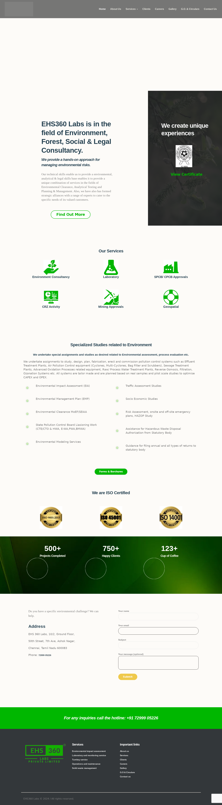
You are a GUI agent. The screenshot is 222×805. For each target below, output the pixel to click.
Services (124, 755)
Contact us (125, 776)
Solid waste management (84, 768)
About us (124, 751)
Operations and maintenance (86, 764)
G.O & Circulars (127, 772)
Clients (123, 759)
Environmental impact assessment (89, 751)
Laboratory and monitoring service (89, 755)
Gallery (123, 768)
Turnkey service (79, 759)
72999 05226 (45, 655)
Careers (123, 764)
